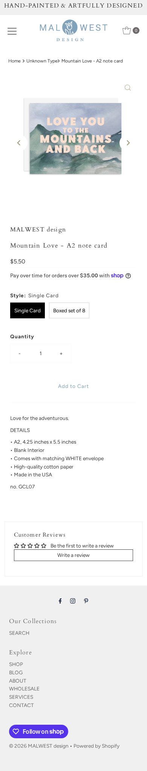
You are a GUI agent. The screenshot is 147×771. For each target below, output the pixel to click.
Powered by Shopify (96, 746)
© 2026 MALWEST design (39, 746)
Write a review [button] (73, 555)
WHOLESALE (24, 689)
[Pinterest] (86, 601)
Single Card (27, 310)
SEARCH (19, 633)
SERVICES (21, 697)
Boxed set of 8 (69, 310)
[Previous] (19, 143)
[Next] (127, 143)
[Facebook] (60, 601)
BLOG (16, 672)
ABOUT (17, 681)
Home (14, 61)
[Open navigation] (12, 30)
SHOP (16, 664)
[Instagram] (72, 601)
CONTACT (21, 705)
